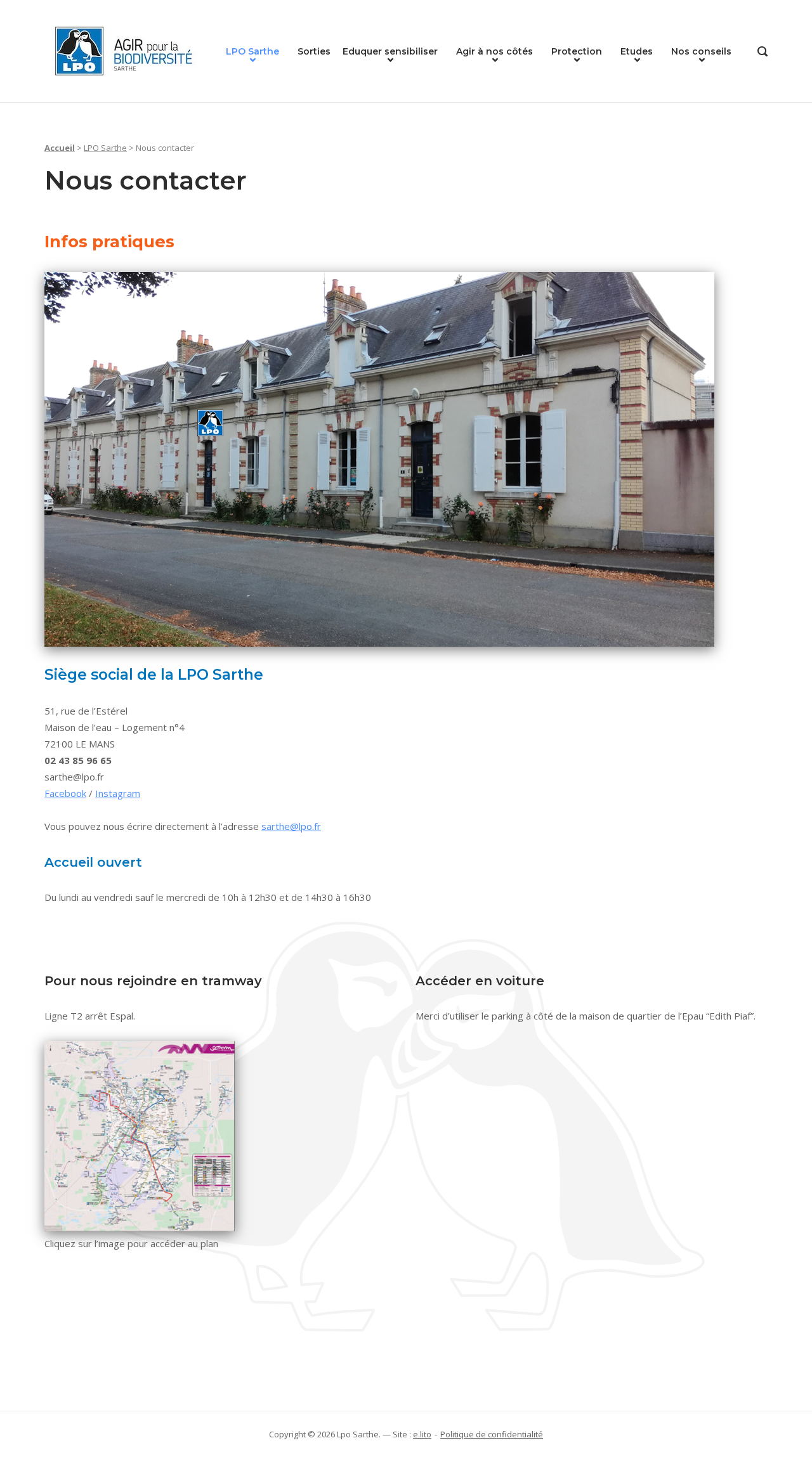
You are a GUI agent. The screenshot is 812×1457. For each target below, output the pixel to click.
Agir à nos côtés (494, 51)
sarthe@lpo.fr (291, 826)
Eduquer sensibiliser (390, 51)
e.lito (422, 1434)
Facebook (65, 793)
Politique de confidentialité (491, 1434)
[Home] (123, 50)
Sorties (314, 51)
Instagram (117, 793)
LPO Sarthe (252, 51)
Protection (576, 51)
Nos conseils (701, 51)
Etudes (636, 51)
